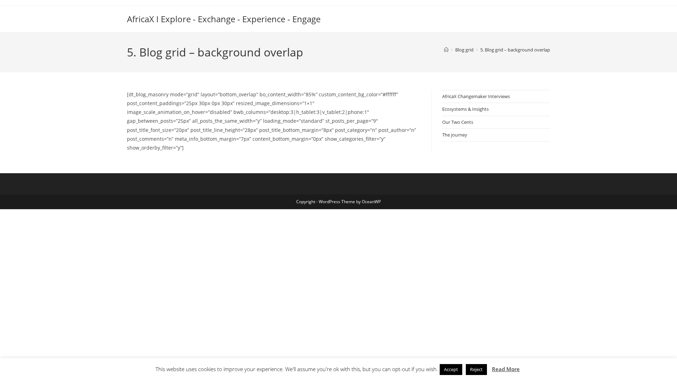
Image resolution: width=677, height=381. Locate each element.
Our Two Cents (457, 122)
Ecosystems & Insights (465, 109)
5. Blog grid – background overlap (515, 50)
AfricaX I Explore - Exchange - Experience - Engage (224, 19)
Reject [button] (476, 369)
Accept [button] (451, 369)
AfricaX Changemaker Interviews (476, 96)
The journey (454, 135)
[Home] (446, 50)
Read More (506, 369)
